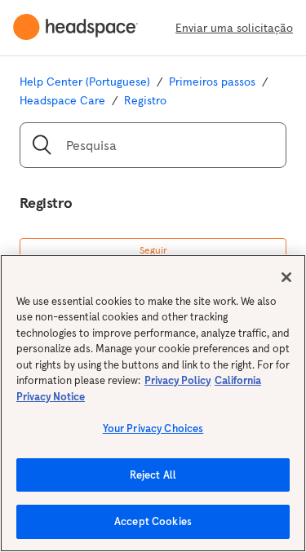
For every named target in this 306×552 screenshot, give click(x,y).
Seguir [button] (153, 250)
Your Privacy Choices (153, 428)
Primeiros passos (212, 81)
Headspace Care (62, 100)
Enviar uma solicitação (234, 27)
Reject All (153, 475)
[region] (153, 403)
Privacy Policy (177, 380)
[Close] (286, 277)
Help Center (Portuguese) (85, 81)
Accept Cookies (153, 521)
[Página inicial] (82, 27)
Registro (145, 100)
